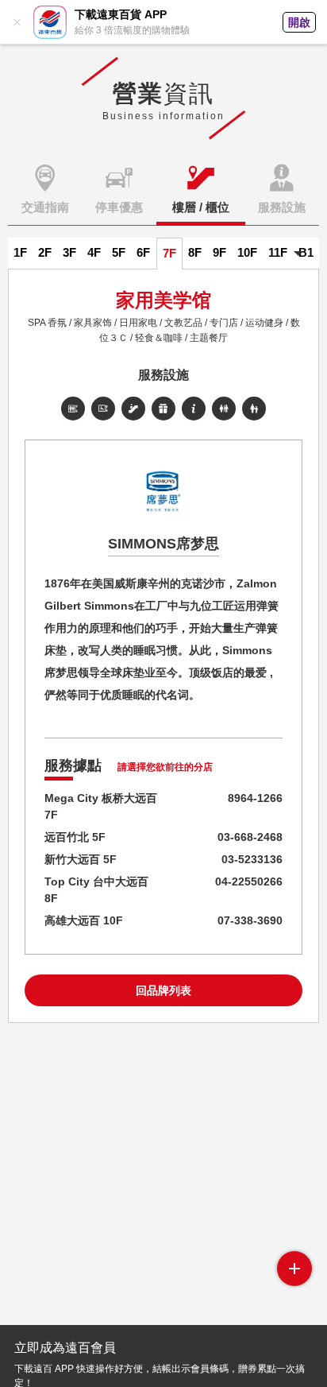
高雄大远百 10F (83, 920)
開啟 (299, 22)
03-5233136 (252, 859)
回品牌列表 (163, 990)
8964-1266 (255, 798)
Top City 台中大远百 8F (96, 890)
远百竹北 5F (75, 837)
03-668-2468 (250, 837)
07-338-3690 (250, 920)
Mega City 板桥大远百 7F (100, 806)
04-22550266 (249, 881)
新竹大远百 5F (80, 859)
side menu (294, 1268)
